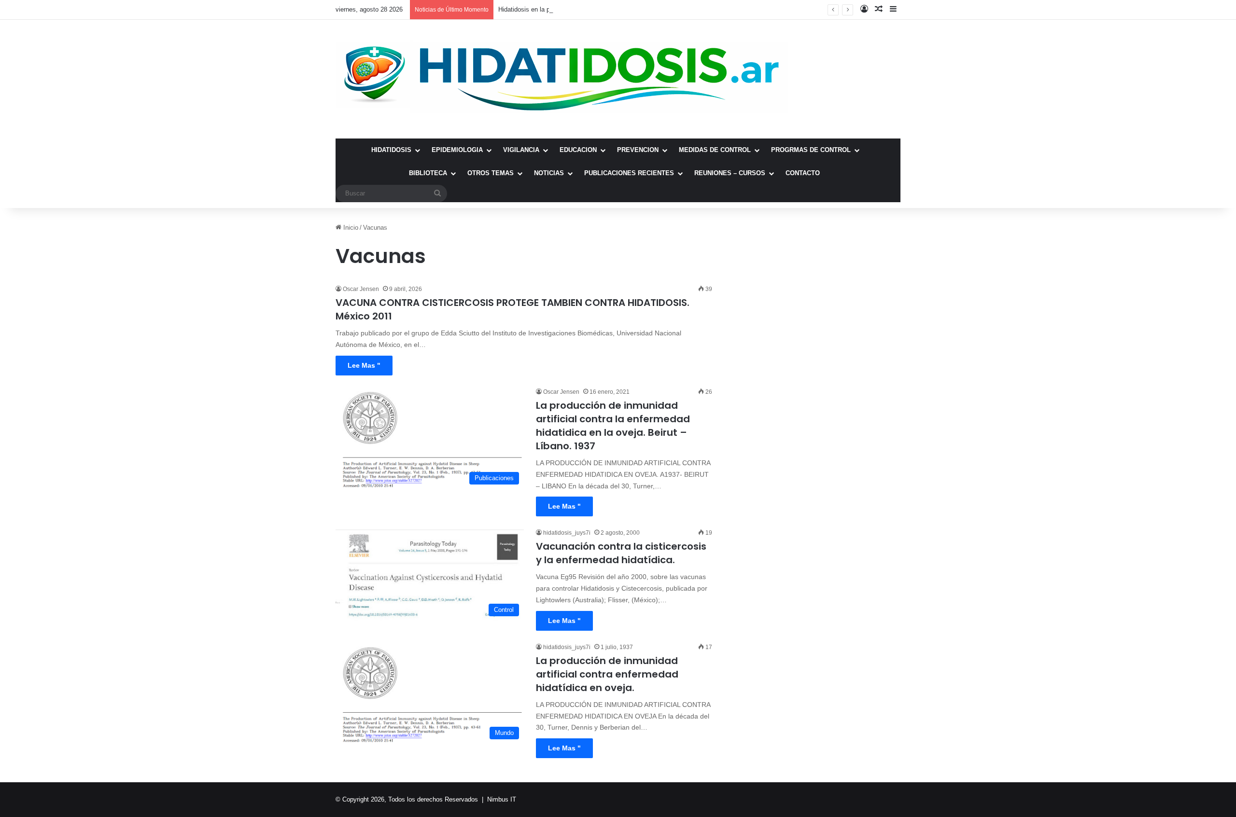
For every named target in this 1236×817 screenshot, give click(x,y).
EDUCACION (578, 149)
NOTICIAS (549, 173)
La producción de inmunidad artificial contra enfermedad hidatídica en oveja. (607, 674)
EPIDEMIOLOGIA (457, 149)
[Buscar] (437, 193)
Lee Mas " (364, 365)
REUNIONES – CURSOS (729, 173)
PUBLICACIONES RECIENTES (629, 173)
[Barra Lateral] (893, 9)
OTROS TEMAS (490, 173)
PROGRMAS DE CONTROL (811, 149)
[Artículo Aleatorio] (878, 9)
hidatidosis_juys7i (566, 532)
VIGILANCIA (521, 149)
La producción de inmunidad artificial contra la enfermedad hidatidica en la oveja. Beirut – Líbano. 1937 (613, 426)
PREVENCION (638, 149)
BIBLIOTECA (428, 173)
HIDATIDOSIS (391, 149)
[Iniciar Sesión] (864, 9)
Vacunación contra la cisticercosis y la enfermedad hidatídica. (621, 553)
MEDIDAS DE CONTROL (715, 149)
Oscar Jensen (361, 289)
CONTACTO (803, 173)
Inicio (349, 227)
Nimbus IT (501, 799)
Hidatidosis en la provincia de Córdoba (551, 9)
